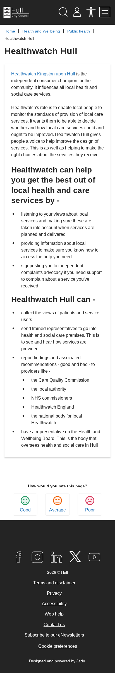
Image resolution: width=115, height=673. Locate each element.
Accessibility (54, 603)
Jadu (80, 661)
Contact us (54, 624)
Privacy (54, 593)
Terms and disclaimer (54, 582)
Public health (78, 31)
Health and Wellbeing (41, 31)
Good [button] (25, 510)
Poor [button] (90, 510)
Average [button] (57, 510)
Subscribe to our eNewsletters (54, 635)
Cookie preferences (57, 646)
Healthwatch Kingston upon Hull (43, 74)
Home (9, 31)
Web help (54, 614)
